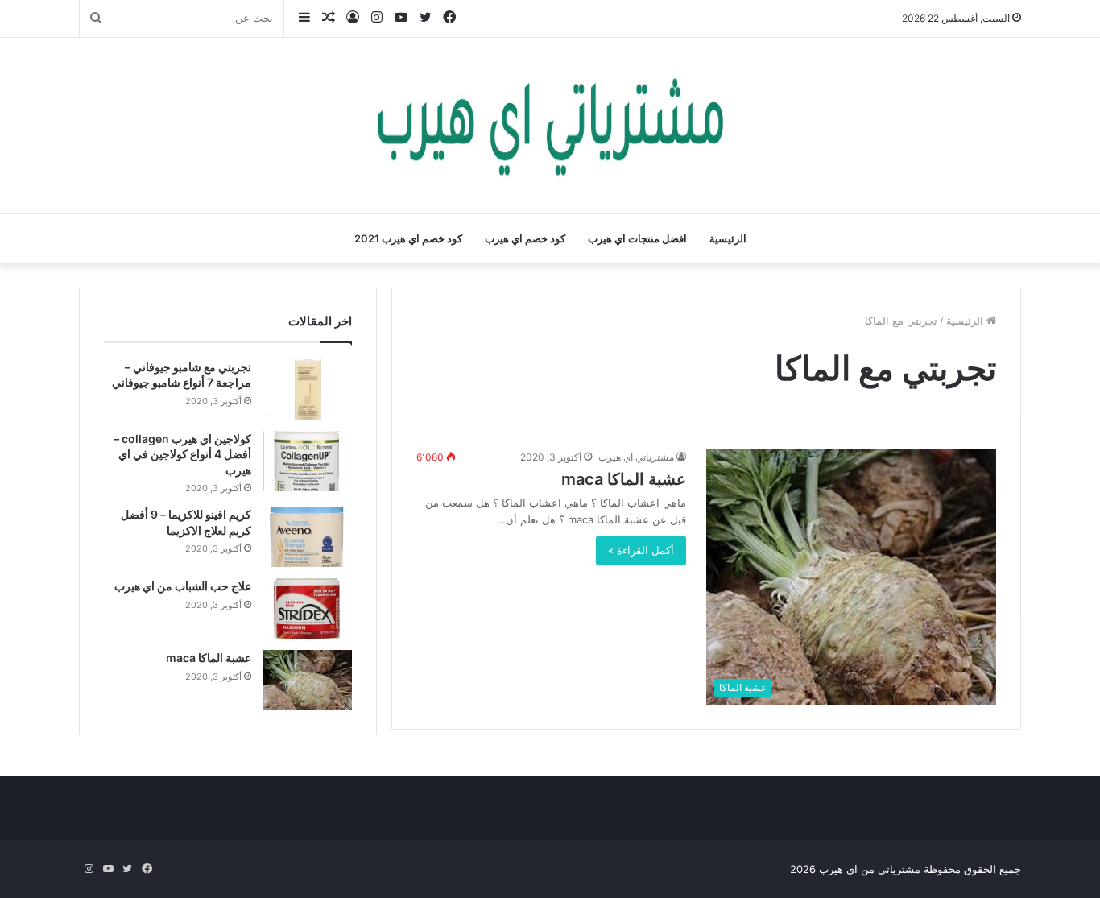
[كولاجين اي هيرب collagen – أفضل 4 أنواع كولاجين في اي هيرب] (307, 461)
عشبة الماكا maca (623, 479)
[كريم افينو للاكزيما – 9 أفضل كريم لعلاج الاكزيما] (307, 537)
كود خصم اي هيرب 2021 (408, 238)
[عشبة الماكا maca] (307, 680)
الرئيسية (727, 238)
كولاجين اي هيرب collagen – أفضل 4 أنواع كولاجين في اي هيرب (182, 454)
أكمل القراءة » (641, 550)
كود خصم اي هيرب (525, 238)
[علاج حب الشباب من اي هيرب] (307, 608)
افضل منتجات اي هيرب (637, 238)
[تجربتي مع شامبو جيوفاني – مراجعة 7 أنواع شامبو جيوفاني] (307, 389)
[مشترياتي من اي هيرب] (550, 125)
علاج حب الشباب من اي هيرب (182, 586)
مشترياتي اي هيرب (636, 457)
